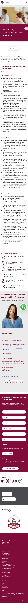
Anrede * (6, 411)
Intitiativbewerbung (6, 553)
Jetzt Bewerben (13, 48)
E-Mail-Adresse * (7, 428)
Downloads (4, 589)
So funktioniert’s (5, 551)
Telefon (5, 434)
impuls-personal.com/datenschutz (10, 376)
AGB (3, 590)
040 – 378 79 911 (6, 543)
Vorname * (6, 417)
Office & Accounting (6, 562)
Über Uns (4, 583)
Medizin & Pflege (6, 561)
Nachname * (7, 422)
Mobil (5, 439)
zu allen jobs (7, 494)
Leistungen (4, 575)
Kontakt (4, 584)
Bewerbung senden (10, 468)
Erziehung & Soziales (7, 564)
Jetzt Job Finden (8, 499)
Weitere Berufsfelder (7, 568)
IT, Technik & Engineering (8, 567)
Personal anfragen (6, 576)
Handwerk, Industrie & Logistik (9, 565)
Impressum (4, 586)
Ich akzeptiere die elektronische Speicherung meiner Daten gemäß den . (14, 458)
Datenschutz (5, 587)
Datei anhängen (7, 453)
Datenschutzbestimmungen (16, 459)
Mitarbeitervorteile (6, 554)
